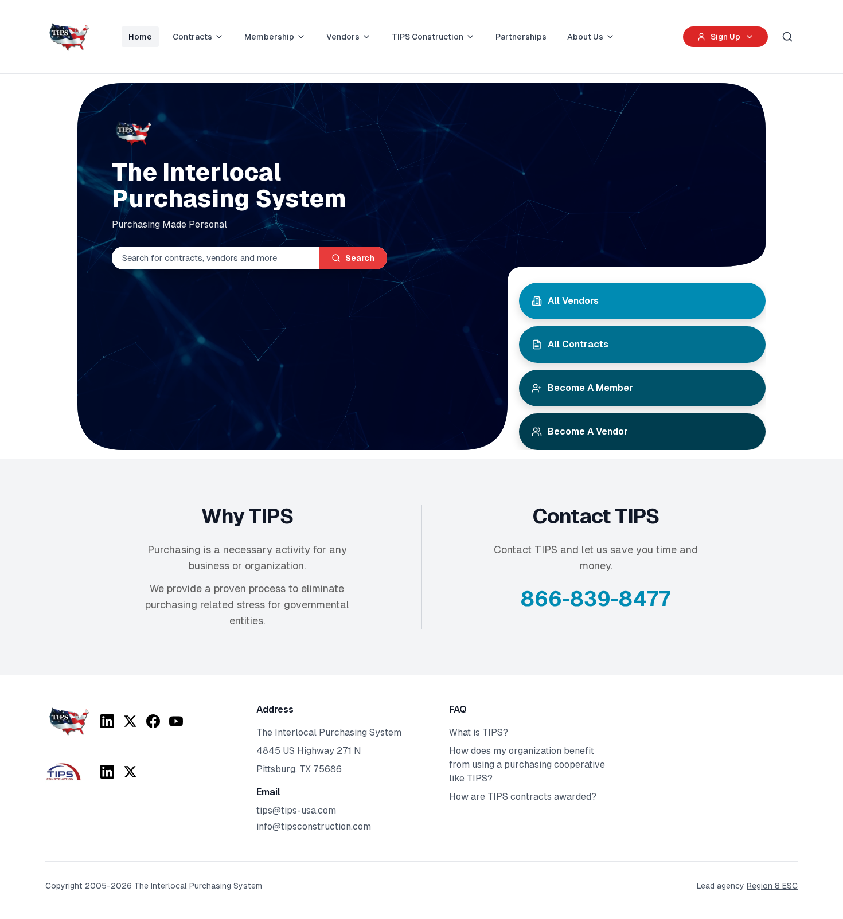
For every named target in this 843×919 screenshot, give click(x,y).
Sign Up (725, 36)
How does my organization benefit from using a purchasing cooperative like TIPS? (527, 764)
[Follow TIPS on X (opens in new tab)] (130, 721)
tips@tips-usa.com (296, 810)
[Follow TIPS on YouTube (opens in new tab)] (176, 721)
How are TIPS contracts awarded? (522, 796)
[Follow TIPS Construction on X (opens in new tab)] (130, 772)
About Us (585, 36)
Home (140, 36)
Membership (269, 36)
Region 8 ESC (772, 885)
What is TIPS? (478, 732)
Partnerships (521, 36)
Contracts (192, 36)
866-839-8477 (596, 599)
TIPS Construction (427, 36)
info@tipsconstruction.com (313, 826)
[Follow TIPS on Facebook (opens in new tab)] (153, 721)
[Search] (787, 36)
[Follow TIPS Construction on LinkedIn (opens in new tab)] (107, 772)
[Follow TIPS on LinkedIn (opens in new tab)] (107, 721)
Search (359, 258)
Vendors (343, 36)
